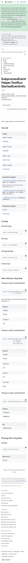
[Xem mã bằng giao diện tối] (26, 231)
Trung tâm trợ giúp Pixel (7, 536)
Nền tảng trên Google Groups (8, 522)
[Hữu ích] (25, 52)
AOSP (2, 49)
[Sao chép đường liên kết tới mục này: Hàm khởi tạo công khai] (23, 278)
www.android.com (5, 538)
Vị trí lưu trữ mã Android (7, 493)
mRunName (5, 150)
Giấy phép (4, 554)
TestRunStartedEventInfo (10, 180)
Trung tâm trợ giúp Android (8, 533)
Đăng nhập (23, 2)
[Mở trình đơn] (2, 2)
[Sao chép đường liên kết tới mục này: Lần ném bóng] (12, 226)
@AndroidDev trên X (6, 514)
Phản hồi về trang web (7, 556)
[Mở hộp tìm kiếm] (15, 2)
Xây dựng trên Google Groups (8, 524)
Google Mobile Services (7, 541)
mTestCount (6, 169)
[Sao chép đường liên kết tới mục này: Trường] (9, 221)
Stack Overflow (5, 543)
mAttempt (5, 141)
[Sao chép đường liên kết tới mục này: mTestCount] (11, 264)
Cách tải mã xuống (5, 498)
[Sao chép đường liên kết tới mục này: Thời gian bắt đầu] (14, 251)
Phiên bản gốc (4, 503)
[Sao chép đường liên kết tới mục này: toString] (8, 443)
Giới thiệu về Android (6, 551)
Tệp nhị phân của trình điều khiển (9, 505)
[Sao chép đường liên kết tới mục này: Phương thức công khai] (23, 438)
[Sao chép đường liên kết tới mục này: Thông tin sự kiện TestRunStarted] (2, 285)
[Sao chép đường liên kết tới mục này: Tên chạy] (9, 239)
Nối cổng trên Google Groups (8, 527)
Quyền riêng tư (12, 554)
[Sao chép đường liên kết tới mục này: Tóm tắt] (9, 128)
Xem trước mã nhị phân (7, 500)
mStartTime (6, 160)
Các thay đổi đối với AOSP (13, 27)
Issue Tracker (4, 546)
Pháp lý (22, 551)
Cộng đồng (16, 551)
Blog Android (4, 517)
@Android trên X (5, 512)
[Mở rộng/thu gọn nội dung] (11, 58)
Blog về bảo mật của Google (8, 519)
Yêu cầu (3, 495)
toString (5, 213)
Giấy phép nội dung (20, 480)
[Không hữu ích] (25, 54)
